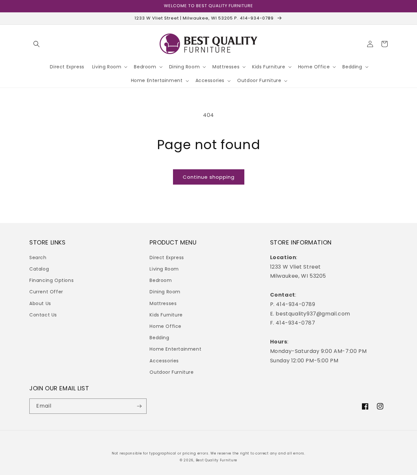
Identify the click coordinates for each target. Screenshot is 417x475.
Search (38, 257)
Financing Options (51, 280)
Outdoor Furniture (172, 372)
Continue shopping (209, 177)
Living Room (164, 269)
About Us (40, 303)
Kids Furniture (166, 315)
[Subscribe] (139, 406)
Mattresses (163, 303)
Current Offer (46, 291)
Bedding (159, 337)
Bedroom (161, 280)
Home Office (165, 326)
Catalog (39, 269)
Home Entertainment (175, 349)
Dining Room (165, 291)
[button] (36, 44)
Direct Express (167, 257)
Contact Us (43, 315)
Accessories (164, 360)
